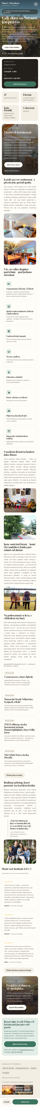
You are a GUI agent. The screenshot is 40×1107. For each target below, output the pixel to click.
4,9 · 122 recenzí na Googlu (12, 53)
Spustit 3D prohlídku (16, 1007)
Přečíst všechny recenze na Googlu (18, 970)
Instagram (6, 1073)
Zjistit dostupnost (20, 84)
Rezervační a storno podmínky (11, 1077)
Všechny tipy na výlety (14, 775)
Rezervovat (25, 1102)
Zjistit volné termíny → (12, 171)
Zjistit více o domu (13, 165)
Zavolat (6, 1102)
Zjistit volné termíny (20, 1044)
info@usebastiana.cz (26, 1050)
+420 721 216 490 (17, 1052)
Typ (5, 75)
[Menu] (36, 4)
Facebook (33, 1068)
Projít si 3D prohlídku (12, 47)
